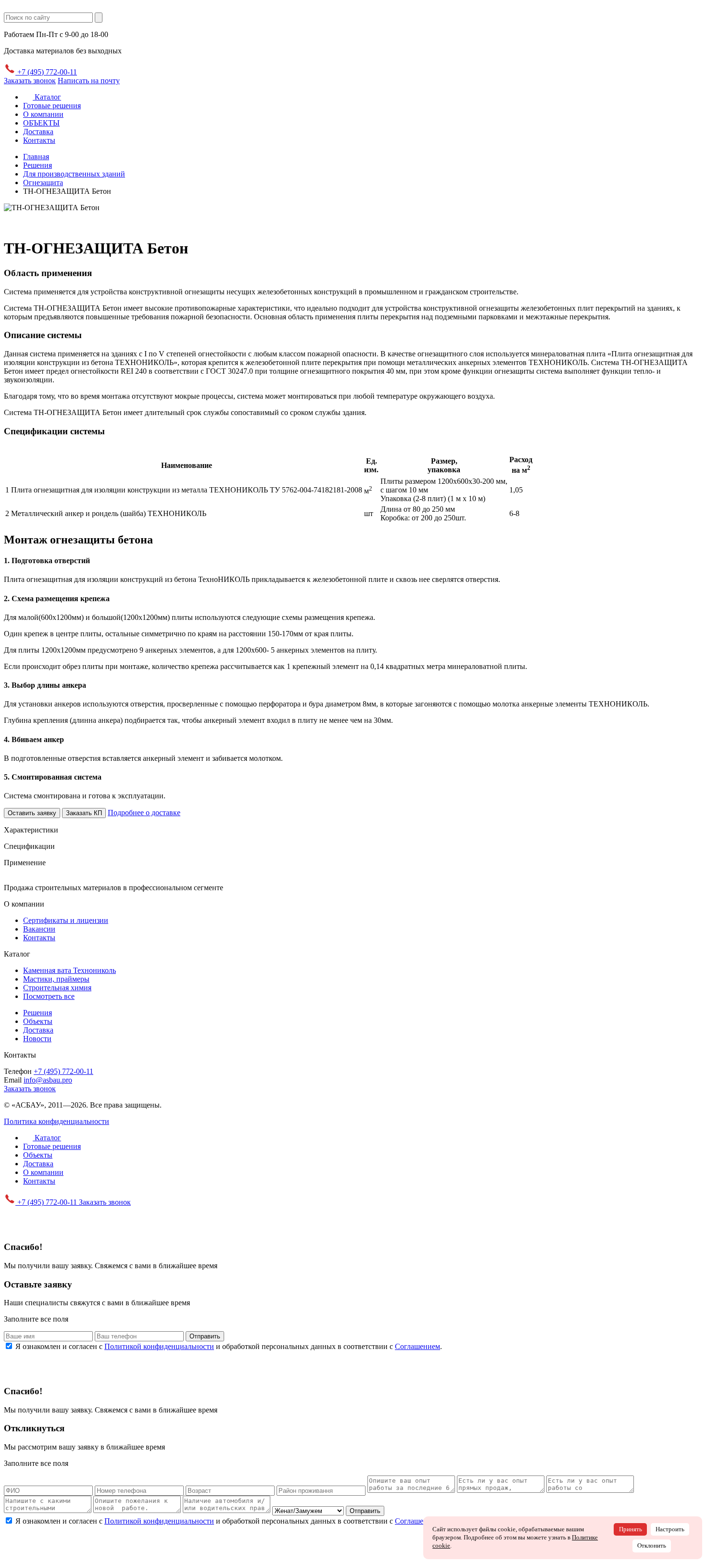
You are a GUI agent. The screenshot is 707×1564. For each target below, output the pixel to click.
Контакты (39, 140)
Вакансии (39, 929)
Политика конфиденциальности (56, 1121)
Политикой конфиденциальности (159, 1346)
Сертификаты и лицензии (65, 920)
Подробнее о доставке (144, 812)
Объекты (37, 1021)
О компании (43, 114)
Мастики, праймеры (56, 979)
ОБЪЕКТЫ (41, 123)
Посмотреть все (49, 996)
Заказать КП (84, 813)
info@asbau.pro (48, 1080)
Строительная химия (57, 988)
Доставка (38, 131)
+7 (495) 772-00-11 (46, 72)
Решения (37, 1013)
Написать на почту (89, 80)
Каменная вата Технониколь (69, 970)
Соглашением (417, 1346)
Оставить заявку (32, 813)
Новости (37, 1038)
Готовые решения (52, 105)
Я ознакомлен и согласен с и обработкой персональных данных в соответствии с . (228, 1346)
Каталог (47, 97)
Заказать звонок (30, 80)
